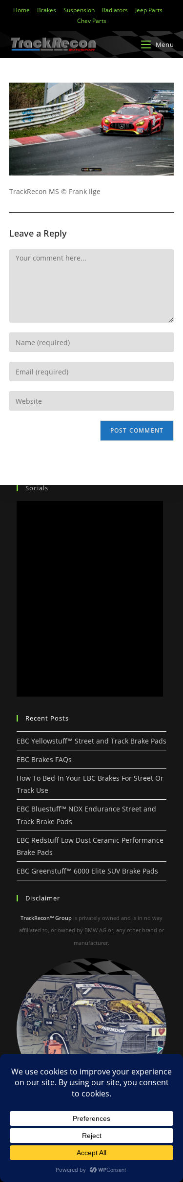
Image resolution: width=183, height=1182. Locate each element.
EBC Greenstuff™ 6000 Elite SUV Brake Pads (87, 871)
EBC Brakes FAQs (44, 759)
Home (21, 10)
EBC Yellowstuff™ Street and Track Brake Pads (91, 740)
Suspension (79, 10)
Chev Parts (91, 21)
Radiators (115, 10)
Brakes (46, 10)
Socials (36, 487)
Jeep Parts (149, 10)
